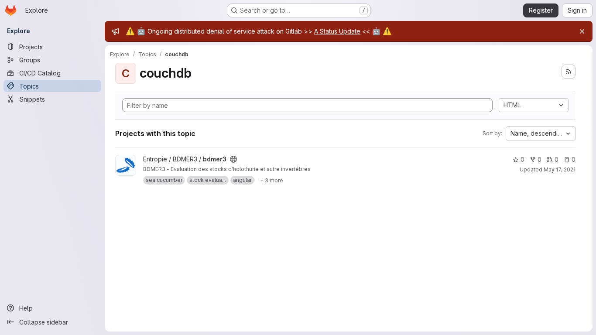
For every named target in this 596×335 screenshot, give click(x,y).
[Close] (582, 31)
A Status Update (337, 31)
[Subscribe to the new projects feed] (568, 72)
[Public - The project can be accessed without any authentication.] (233, 159)
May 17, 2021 (559, 169)
